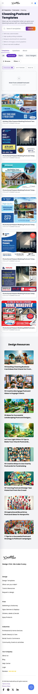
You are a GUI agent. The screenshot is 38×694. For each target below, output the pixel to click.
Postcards (15, 10)
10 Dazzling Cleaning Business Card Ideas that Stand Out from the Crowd (17, 369)
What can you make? (9, 584)
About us (5, 656)
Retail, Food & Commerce (11, 638)
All (3, 56)
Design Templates (8, 581)
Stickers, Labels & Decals (10, 613)
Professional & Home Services (12, 631)
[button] (33, 117)
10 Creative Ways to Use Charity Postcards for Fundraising (17, 465)
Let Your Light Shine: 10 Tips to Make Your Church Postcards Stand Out (16, 441)
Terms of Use (6, 684)
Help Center (6, 663)
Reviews (5, 671)
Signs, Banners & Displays (10, 609)
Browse (7, 61)
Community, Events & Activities (13, 642)
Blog (3, 659)
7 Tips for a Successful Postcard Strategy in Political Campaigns (17, 537)
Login (4, 667)
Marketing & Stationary (10, 606)
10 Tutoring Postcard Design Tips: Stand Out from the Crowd (18, 489)
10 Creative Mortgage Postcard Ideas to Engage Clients (17, 392)
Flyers (21, 56)
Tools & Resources (8, 588)
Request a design (8, 592)
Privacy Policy (6, 686)
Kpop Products (7, 617)
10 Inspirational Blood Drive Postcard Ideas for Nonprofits (16, 513)
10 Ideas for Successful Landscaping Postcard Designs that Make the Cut (17, 417)
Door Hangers (31, 56)
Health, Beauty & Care (9, 634)
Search (30, 29)
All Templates (6, 10)
